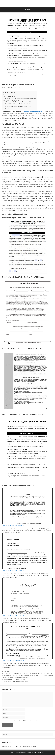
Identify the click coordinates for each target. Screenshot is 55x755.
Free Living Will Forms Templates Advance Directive (18, 104)
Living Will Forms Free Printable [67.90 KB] (13, 660)
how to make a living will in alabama (13, 675)
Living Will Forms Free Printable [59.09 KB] (13, 570)
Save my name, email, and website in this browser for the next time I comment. (24, 721)
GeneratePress (40, 752)
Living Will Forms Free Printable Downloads (16, 108)
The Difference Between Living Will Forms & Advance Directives (20, 98)
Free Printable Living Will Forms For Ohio (14, 679)
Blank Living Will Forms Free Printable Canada (16, 681)
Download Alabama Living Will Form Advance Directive (18, 106)
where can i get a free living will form (19, 677)
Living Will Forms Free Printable (27, 4)
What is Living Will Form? (10, 96)
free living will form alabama (11, 673)
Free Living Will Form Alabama (11, 100)
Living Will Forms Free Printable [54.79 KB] (13, 615)
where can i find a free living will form (33, 675)
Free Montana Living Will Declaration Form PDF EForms (18, 103)
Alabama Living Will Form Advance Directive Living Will (18, 101)
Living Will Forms (8, 671)
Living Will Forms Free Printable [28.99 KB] (13, 525)
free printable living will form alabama (29, 673)
